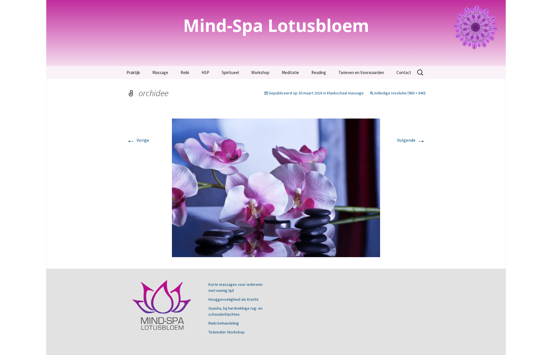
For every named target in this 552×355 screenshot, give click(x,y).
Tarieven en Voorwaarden (361, 72)
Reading (318, 72)
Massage (160, 72)
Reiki (185, 72)
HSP (205, 72)
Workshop (260, 72)
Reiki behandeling (223, 323)
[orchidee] (276, 187)
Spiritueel (230, 72)
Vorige (137, 140)
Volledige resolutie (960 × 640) (399, 93)
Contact (403, 72)
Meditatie (290, 72)
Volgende (411, 140)
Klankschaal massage (345, 93)
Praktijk (133, 72)
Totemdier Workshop (226, 332)
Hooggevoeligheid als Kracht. (233, 299)
